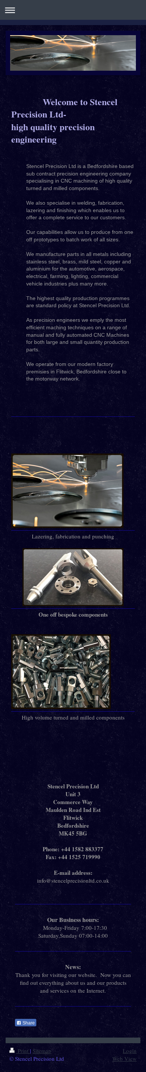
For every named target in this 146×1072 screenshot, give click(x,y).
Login (130, 1050)
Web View (124, 1058)
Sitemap (42, 1050)
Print (23, 1050)
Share (28, 1023)
